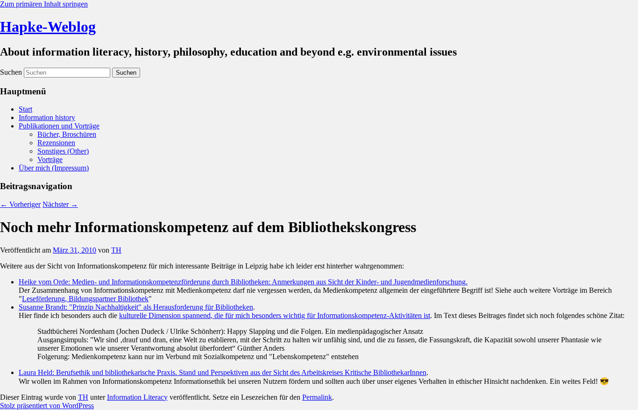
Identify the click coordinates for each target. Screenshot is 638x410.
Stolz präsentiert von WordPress (47, 406)
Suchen (11, 72)
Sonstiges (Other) (63, 151)
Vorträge (50, 159)
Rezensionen (56, 143)
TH (116, 250)
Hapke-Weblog (48, 26)
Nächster (60, 204)
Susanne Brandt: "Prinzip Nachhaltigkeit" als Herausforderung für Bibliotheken (136, 307)
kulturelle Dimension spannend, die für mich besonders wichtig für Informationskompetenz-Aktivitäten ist (274, 315)
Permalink (317, 397)
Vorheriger (20, 204)
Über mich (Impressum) (54, 168)
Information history (47, 117)
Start (25, 109)
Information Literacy (137, 397)
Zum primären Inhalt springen (44, 4)
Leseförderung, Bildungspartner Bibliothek (85, 299)
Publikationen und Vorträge (59, 126)
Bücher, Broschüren (66, 134)
